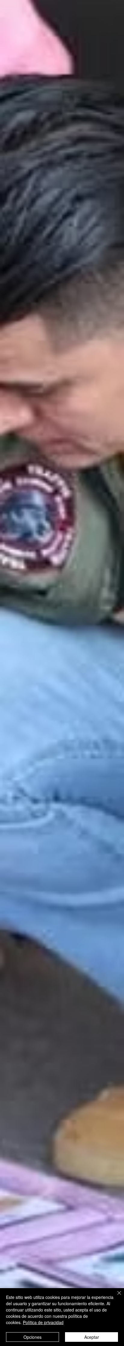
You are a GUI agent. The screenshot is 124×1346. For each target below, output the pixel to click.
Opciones (32, 1337)
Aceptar (91, 1337)
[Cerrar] (115, 1296)
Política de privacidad (43, 1322)
